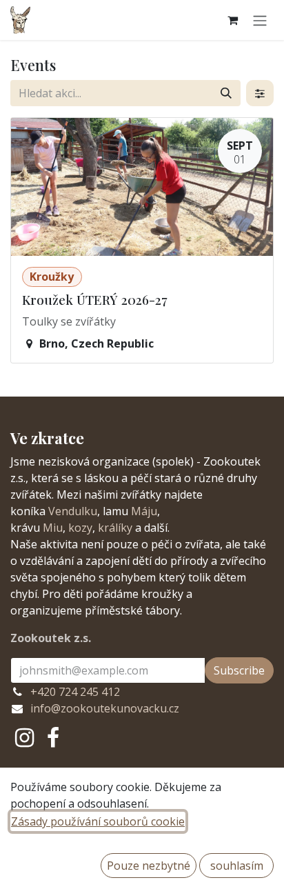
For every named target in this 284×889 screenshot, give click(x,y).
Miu (53, 527)
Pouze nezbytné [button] (148, 865)
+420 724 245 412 (75, 691)
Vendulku (72, 511)
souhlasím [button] (236, 865)
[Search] (226, 93)
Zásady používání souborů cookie (98, 821)
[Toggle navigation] (260, 20)
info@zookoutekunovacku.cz (104, 708)
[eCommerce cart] (232, 20)
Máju (144, 511)
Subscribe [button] (239, 670)
